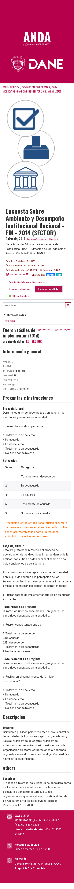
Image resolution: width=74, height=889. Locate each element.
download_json (63, 329)
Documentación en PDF (18, 274)
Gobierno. (53, 239)
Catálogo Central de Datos (36, 87)
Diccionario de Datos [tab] (48, 289)
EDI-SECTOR (9, 321)
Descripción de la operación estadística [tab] (27, 282)
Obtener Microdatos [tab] (20, 296)
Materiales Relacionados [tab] (20, 289)
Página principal (11, 87)
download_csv (46, 329)
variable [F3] (54, 91)
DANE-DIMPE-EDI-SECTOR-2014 (31, 91)
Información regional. (37, 239)
